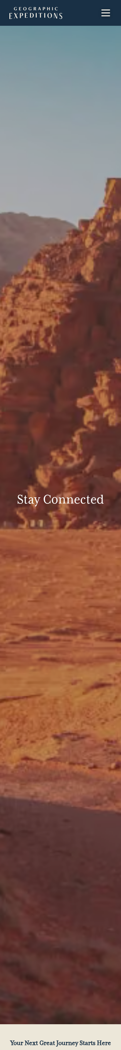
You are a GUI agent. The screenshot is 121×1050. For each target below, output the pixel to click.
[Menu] (106, 13)
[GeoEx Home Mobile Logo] (35, 13)
